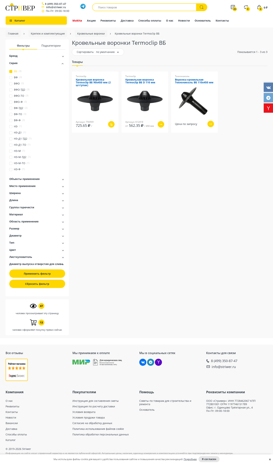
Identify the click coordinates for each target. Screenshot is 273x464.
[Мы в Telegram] (150, 362)
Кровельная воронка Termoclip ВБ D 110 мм (140, 81)
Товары (77, 62)
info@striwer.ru (56, 7)
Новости (184, 20)
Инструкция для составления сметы (95, 401)
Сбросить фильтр (37, 284)
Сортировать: (85, 52)
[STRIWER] (20, 9)
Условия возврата (83, 412)
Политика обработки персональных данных (100, 434)
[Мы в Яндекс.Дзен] (158, 362)
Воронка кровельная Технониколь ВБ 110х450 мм (194, 81)
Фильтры (23, 45)
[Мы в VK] (142, 362)
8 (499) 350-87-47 (55, 4)
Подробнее (190, 459)
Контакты (222, 20)
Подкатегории (51, 45)
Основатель (203, 20)
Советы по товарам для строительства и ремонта (165, 402)
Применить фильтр (37, 273)
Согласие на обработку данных (92, 423)
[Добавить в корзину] (111, 124)
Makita (77, 20)
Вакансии (12, 423)
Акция (91, 20)
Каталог (11, 440)
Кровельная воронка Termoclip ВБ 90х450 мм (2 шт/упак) (93, 82)
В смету (107, 135)
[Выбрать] (161, 124)
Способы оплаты (149, 20)
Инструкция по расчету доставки (93, 406)
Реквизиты (108, 20)
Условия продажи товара (88, 417)
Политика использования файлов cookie (98, 429)
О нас (169, 20)
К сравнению (89, 135)
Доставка (127, 20)
